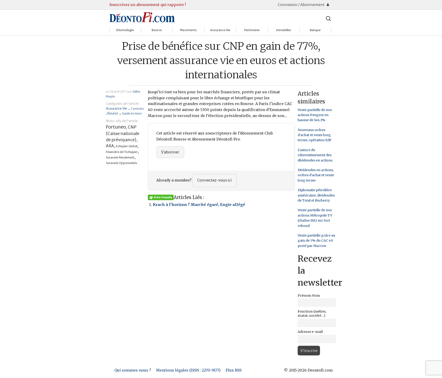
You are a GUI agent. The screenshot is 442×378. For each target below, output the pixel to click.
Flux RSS (233, 370)
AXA (110, 145)
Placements (188, 30)
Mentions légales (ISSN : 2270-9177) (188, 370)
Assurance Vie (220, 30)
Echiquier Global (126, 146)
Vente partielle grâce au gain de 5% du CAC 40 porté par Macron (316, 240)
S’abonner (170, 152)
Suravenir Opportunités (121, 163)
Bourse (157, 30)
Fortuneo (116, 127)
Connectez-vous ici (214, 180)
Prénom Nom (309, 295)
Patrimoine (252, 30)
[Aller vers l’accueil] (142, 17)
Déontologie (125, 30)
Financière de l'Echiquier (122, 152)
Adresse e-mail (310, 332)
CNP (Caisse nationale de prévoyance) (122, 133)
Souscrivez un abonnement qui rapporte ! (147, 4)
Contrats (137, 108)
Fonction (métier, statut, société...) (312, 313)
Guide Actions (132, 113)
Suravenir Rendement (120, 157)
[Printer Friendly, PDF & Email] (161, 197)
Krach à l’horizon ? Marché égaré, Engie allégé (199, 204)
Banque (315, 30)
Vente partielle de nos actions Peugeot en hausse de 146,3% (315, 115)
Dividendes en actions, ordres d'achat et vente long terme (316, 175)
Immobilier (283, 30)
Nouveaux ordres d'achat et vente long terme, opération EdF (315, 135)
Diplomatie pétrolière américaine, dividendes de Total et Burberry (316, 195)
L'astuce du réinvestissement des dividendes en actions (315, 155)
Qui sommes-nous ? (132, 370)
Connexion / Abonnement (301, 4)
